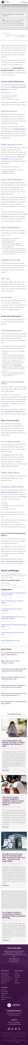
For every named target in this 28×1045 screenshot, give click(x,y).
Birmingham (17, 977)
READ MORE (5, 770)
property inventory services (15, 561)
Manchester (17, 975)
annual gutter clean (18, 129)
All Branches (17, 982)
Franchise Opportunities (6, 997)
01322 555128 (16, 1022)
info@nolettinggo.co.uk (15, 1024)
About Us (3, 995)
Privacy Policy (14, 1040)
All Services (3, 982)
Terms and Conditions (6, 1040)
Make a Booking (4, 993)
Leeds (16, 979)
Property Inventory (5, 973)
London (16, 973)
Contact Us (3, 999)
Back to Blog (6, 33)
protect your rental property (9, 492)
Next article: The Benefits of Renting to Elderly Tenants (15, 36)
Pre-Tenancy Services (5, 980)
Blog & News (4, 989)
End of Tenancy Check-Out (6, 979)
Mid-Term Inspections (5, 977)
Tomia (17, 1041)
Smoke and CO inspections (14, 411)
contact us (14, 960)
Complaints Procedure (21, 1040)
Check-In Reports (4, 975)
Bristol (16, 980)
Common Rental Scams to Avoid (10, 640)
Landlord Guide (4, 991)
